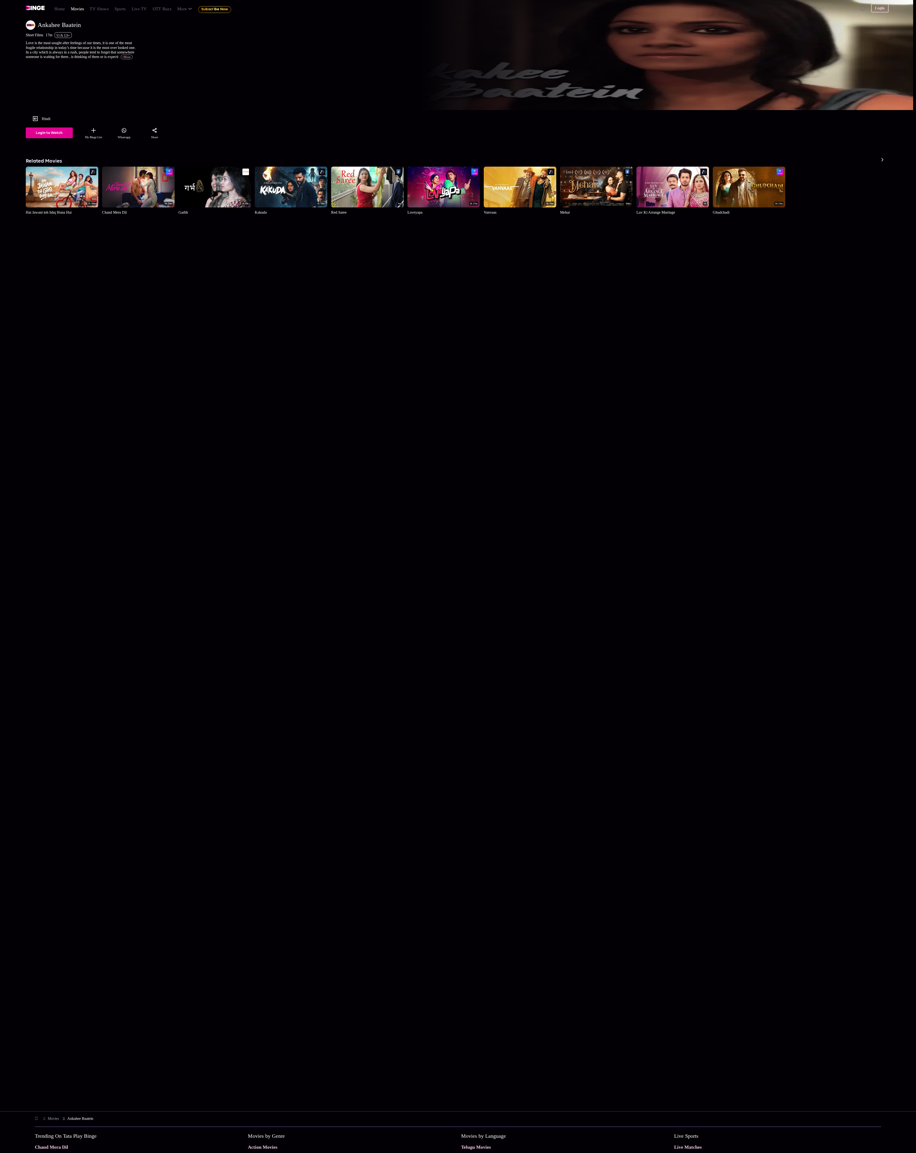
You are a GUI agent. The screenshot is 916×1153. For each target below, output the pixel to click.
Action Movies (262, 1147)
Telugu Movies (476, 1147)
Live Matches (688, 1147)
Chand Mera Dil (51, 1147)
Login (880, 8)
